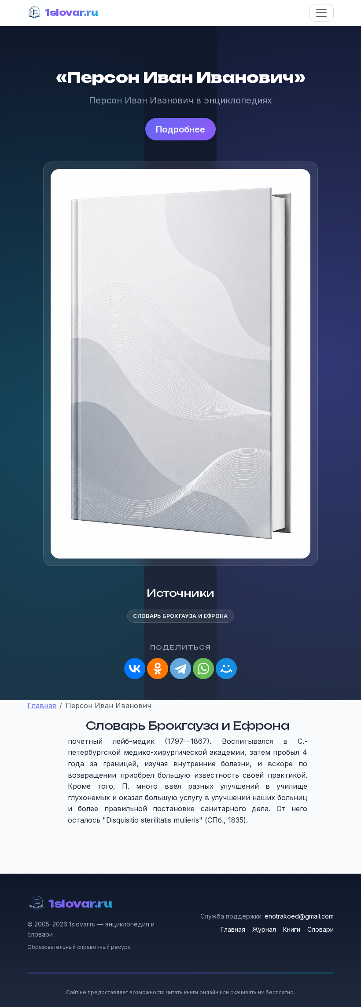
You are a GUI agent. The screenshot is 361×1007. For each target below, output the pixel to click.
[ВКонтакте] (134, 668)
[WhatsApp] (203, 668)
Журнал (264, 929)
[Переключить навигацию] (321, 13)
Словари (320, 929)
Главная (233, 929)
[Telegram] (180, 668)
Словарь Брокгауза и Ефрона (180, 616)
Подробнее (180, 129)
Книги (291, 929)
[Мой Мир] (226, 668)
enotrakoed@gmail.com (299, 916)
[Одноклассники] (157, 668)
